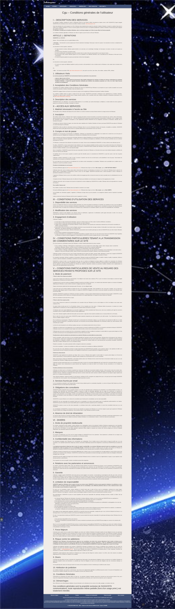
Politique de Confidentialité (91, 595)
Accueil (48, 6)
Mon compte (102, 6)
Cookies (77, 595)
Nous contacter (121, 595)
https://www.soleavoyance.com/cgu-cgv (62, 96)
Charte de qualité (107, 595)
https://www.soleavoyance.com (74, 167)
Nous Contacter (93, 6)
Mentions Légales (54, 595)
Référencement (96, 605)
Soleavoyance (49, 2)
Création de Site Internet (87, 605)
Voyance (54, 6)
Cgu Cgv (67, 595)
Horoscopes (73, 6)
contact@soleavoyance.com (67, 549)
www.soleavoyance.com (90, 23)
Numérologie (82, 6)
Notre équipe (63, 6)
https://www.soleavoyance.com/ (75, 70)
